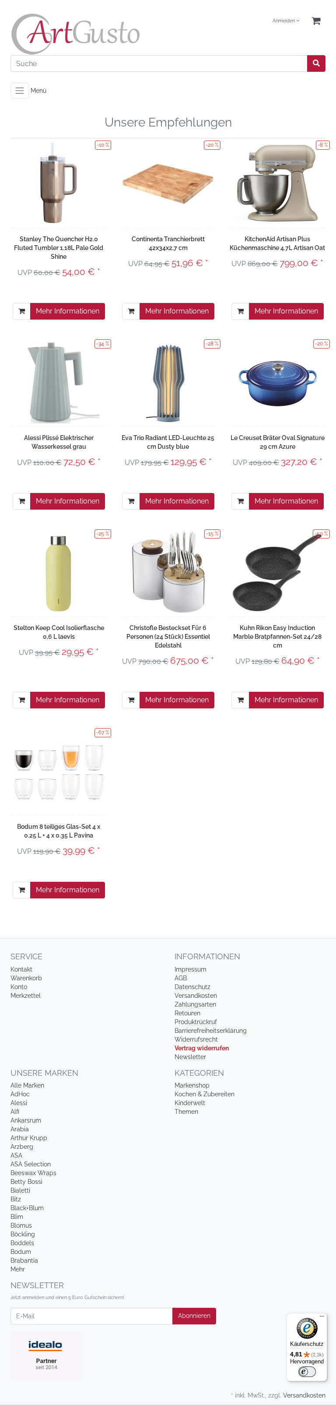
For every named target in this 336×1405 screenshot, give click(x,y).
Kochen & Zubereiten (204, 1094)
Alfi (14, 1111)
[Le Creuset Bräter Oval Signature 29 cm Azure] (277, 381)
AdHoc (20, 1094)
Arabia (19, 1129)
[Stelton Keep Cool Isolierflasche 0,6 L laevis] (59, 571)
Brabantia (24, 1260)
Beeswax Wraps (33, 1172)
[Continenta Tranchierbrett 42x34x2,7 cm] (168, 182)
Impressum (190, 969)
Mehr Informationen (67, 311)
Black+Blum (27, 1207)
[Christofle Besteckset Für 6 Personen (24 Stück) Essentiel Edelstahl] (168, 571)
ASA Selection (30, 1164)
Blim (16, 1216)
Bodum (20, 1251)
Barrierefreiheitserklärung (211, 1030)
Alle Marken (27, 1085)
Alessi (18, 1102)
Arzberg (21, 1146)
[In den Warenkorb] (22, 311)
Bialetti (20, 1190)
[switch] (307, 1371)
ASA (16, 1155)
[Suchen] (316, 63)
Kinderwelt (190, 1102)
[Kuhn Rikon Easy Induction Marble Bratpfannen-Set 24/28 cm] (277, 572)
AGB (181, 978)
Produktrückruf (196, 1021)
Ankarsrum (25, 1120)
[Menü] (322, 1318)
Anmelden (284, 21)
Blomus (21, 1225)
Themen (186, 1111)
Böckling (22, 1234)
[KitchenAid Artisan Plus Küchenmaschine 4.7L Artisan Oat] (278, 183)
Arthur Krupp (28, 1137)
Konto (18, 986)
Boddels (22, 1243)
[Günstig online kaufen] (85, 34)
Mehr (17, 1269)
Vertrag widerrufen (202, 1048)
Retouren (187, 1013)
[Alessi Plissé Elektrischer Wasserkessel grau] (58, 381)
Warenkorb (26, 978)
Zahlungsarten (195, 1004)
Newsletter (190, 1056)
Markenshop (192, 1085)
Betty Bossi (26, 1181)
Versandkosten (196, 995)
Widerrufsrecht (196, 1039)
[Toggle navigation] (19, 91)
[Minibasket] (316, 21)
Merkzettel (25, 995)
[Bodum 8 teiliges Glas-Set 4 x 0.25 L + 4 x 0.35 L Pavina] (58, 770)
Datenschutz (192, 986)
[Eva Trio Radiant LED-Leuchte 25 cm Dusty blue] (168, 381)
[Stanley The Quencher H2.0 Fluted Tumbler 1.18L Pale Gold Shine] (58, 183)
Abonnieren (194, 1315)
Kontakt (21, 969)
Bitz (15, 1199)
